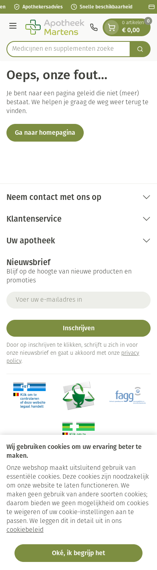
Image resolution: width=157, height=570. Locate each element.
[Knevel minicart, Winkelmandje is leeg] (111, 27)
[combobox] (68, 49)
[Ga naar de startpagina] (55, 27)
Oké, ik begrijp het (78, 553)
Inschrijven (79, 328)
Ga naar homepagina (45, 132)
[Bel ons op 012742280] (94, 27)
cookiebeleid (24, 530)
